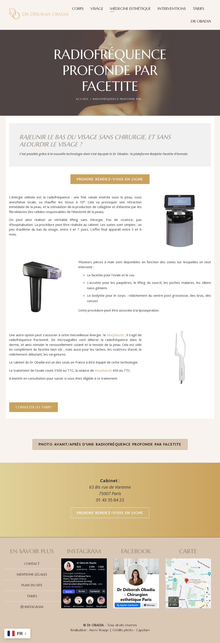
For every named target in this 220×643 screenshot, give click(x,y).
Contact (32, 564)
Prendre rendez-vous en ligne (110, 179)
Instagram (33, 607)
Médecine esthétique (130, 8)
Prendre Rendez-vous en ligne (110, 513)
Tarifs (198, 8)
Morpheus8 (115, 335)
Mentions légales (32, 574)
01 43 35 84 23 (110, 500)
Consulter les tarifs (33, 407)
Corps (78, 8)
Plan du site (31, 585)
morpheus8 (103, 370)
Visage (96, 8)
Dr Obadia (201, 21)
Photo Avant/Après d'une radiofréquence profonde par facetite (110, 444)
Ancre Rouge (98, 630)
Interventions (171, 8)
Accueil (82, 99)
